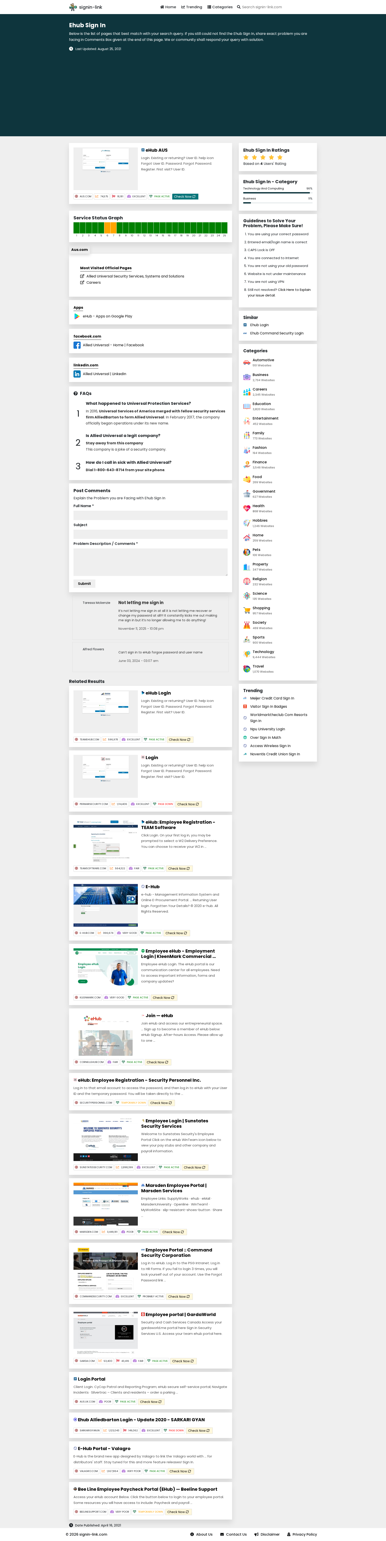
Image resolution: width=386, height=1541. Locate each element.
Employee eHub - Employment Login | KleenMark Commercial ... (178, 953)
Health (258, 505)
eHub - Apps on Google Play (107, 316)
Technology (263, 651)
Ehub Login (259, 325)
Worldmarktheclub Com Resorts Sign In (278, 717)
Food (257, 476)
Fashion (260, 447)
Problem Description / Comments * (105, 543)
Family (258, 433)
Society (259, 622)
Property (260, 564)
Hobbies (260, 520)
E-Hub (152, 887)
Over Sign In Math (265, 737)
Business (249, 198)
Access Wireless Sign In (270, 745)
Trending (194, 7)
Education (262, 403)
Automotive (263, 360)
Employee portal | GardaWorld (180, 1314)
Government (264, 491)
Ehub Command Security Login (277, 333)
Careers (93, 282)
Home (170, 7)
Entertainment (266, 418)
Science (260, 593)
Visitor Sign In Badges (268, 706)
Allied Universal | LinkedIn (104, 373)
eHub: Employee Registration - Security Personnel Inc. (139, 1080)
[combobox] (276, 7)
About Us (204, 1534)
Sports (259, 637)
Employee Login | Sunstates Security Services (174, 1123)
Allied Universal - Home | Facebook (113, 345)
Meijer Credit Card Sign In (272, 698)
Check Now (183, 196)
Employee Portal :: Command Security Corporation (176, 1252)
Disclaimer (270, 1534)
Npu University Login (267, 729)
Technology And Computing (263, 188)
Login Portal (91, 1379)
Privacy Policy (305, 1534)
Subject (80, 524)
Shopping (261, 608)
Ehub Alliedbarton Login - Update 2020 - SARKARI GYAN (141, 1420)
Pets (256, 549)
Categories (222, 7)
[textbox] (276, 7)
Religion (260, 579)
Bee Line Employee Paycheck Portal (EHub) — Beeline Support (147, 1489)
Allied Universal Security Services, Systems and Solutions (135, 276)
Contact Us (236, 1534)
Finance (260, 462)
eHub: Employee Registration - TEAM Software (178, 825)
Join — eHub (159, 1015)
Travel (258, 666)
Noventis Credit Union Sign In (275, 754)
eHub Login (158, 693)
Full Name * (83, 505)
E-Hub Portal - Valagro (103, 1448)
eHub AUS (156, 150)
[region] (193, 90)
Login (151, 757)
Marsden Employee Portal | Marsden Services (174, 1188)
